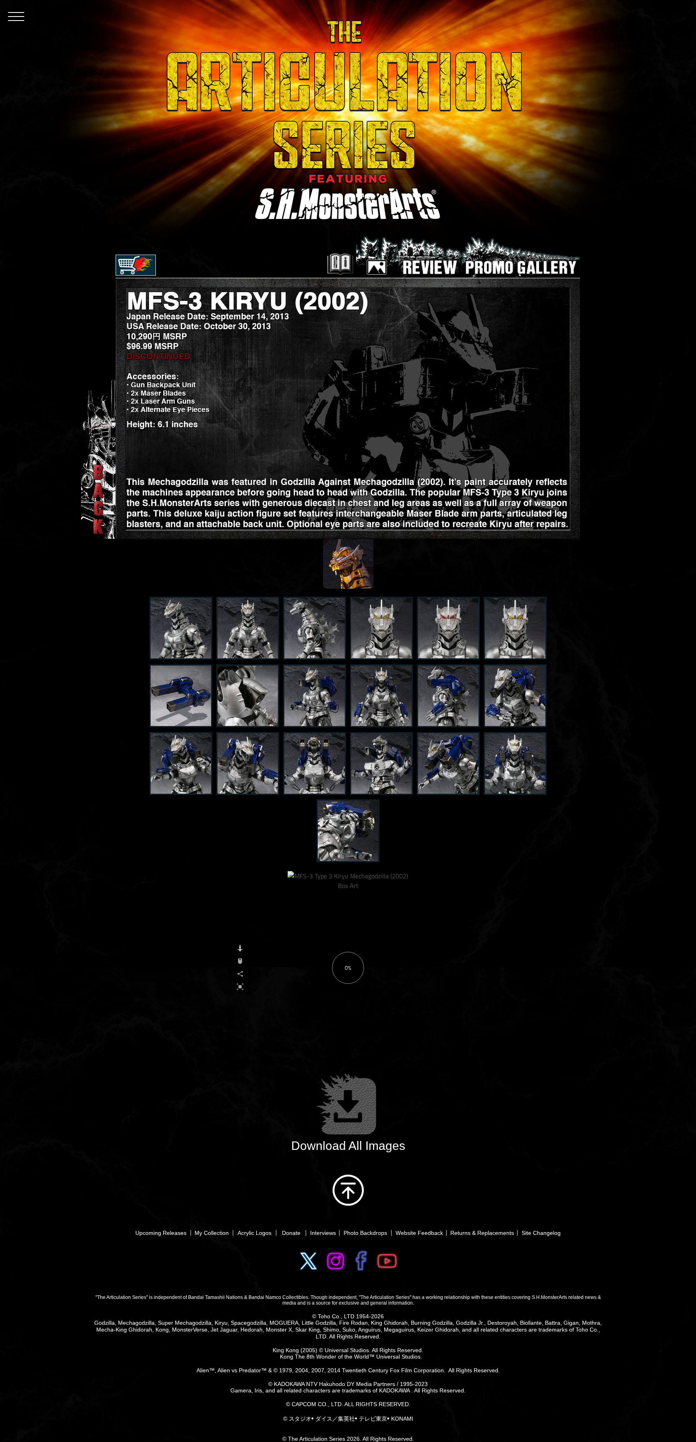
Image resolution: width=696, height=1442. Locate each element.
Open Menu (136, 265)
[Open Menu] (16, 16)
